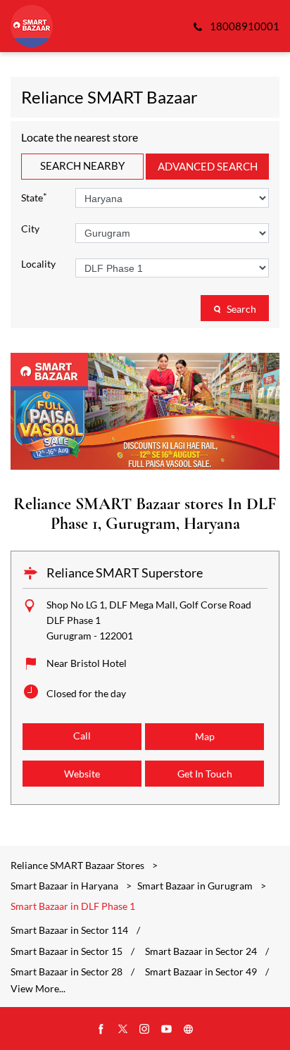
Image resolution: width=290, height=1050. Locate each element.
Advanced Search (208, 166)
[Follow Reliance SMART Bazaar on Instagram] (145, 1029)
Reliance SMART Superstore (124, 572)
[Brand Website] (188, 1029)
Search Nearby (82, 165)
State (34, 197)
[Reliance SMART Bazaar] (32, 26)
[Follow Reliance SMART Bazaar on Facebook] (101, 1029)
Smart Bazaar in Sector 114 (69, 930)
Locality (38, 264)
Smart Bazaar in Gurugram (195, 886)
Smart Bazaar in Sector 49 (201, 971)
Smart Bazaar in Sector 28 (66, 971)
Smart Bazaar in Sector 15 (66, 951)
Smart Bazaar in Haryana (64, 886)
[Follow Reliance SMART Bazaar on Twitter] (123, 1029)
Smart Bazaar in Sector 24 (201, 951)
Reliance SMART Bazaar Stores (78, 865)
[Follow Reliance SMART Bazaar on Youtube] (167, 1029)
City (30, 229)
